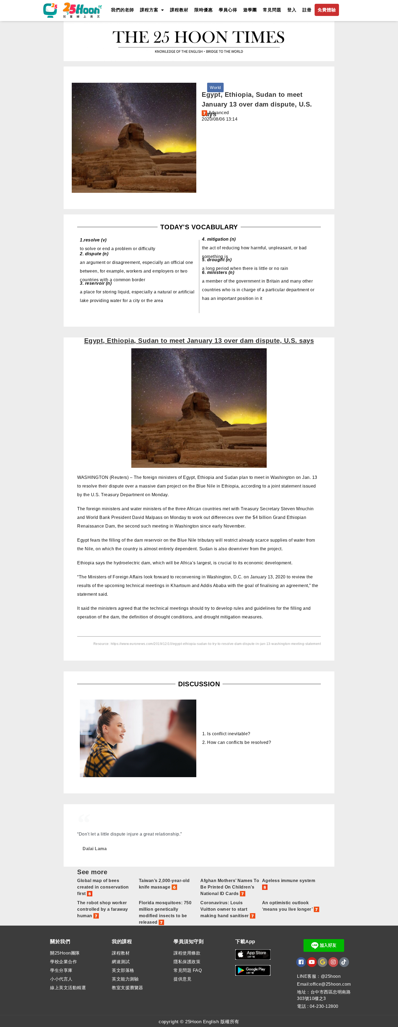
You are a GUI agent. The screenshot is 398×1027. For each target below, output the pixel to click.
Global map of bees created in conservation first (103, 887)
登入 (291, 10)
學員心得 (228, 10)
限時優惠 (203, 10)
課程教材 (179, 10)
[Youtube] (312, 962)
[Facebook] (301, 962)
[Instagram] (333, 962)
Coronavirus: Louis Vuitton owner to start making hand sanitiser (225, 909)
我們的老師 (122, 10)
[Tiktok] (344, 962)
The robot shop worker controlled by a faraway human (102, 909)
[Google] (322, 962)
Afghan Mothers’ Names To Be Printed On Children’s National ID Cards (229, 887)
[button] (215, 87)
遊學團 (250, 10)
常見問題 (272, 10)
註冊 (307, 10)
